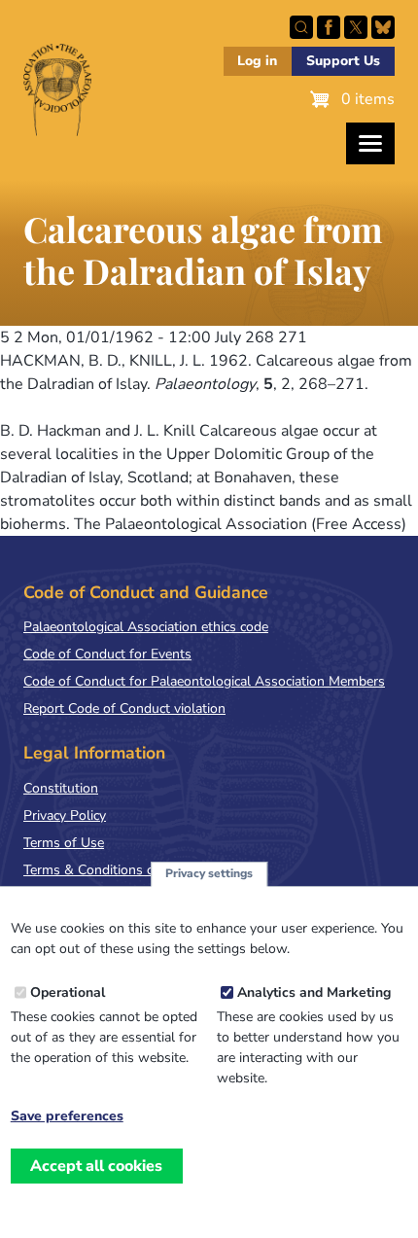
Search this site (301, 27)
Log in (257, 61)
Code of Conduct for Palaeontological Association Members (204, 681)
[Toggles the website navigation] (370, 143)
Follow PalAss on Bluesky (383, 27)
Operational (67, 992)
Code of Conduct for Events (107, 654)
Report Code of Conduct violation (124, 708)
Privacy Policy (64, 815)
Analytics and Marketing (314, 992)
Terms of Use (63, 842)
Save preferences (67, 1116)
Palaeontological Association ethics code (145, 627)
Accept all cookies (96, 1166)
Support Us (343, 61)
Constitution (60, 788)
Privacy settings (209, 873)
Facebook (328, 27)
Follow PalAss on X (355, 27)
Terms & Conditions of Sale (106, 870)
